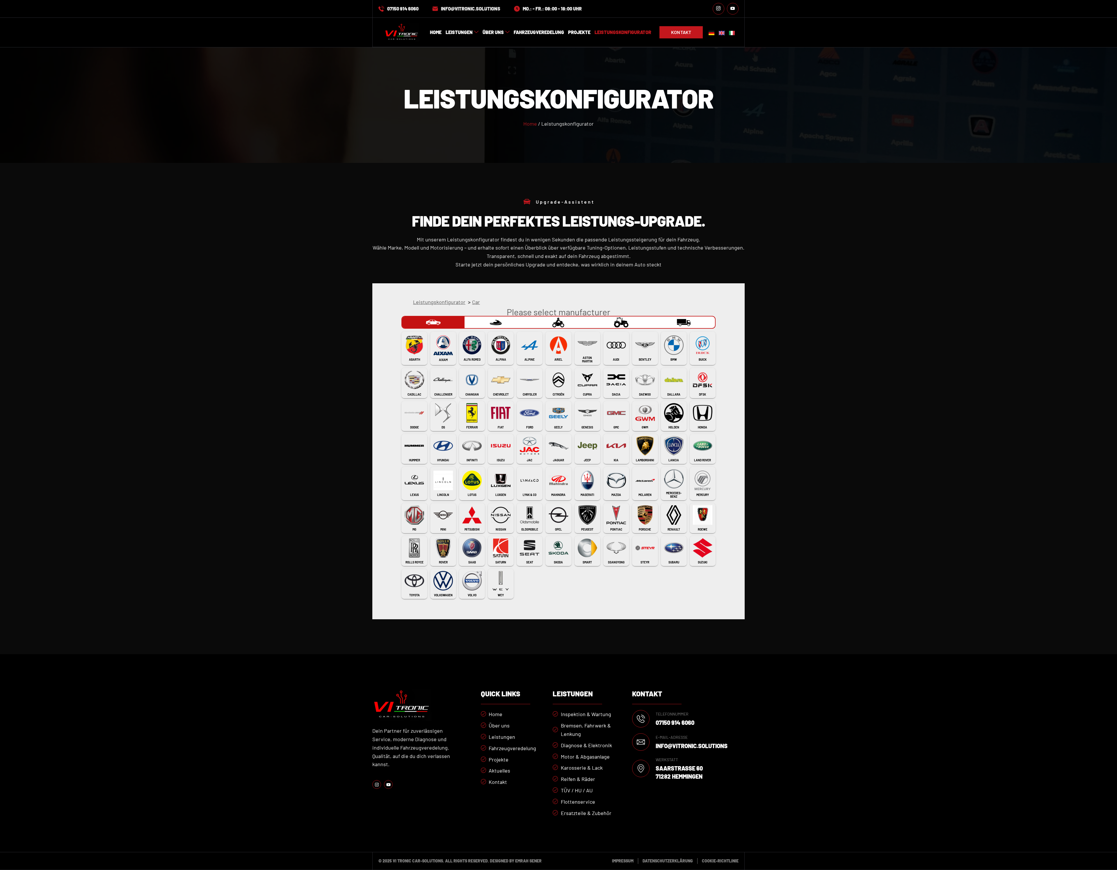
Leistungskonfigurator (623, 32)
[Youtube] (733, 9)
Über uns (493, 32)
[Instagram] (718, 9)
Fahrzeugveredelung (539, 32)
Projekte (579, 32)
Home (436, 32)
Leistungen (459, 32)
